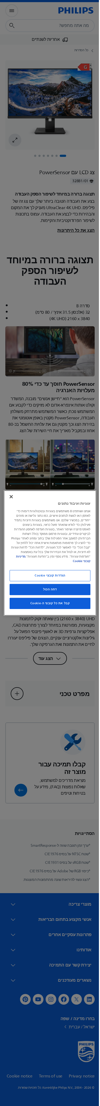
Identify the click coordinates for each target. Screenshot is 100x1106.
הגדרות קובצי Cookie (48, 575)
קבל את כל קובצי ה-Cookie (48, 603)
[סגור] (10, 497)
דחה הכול (48, 589)
